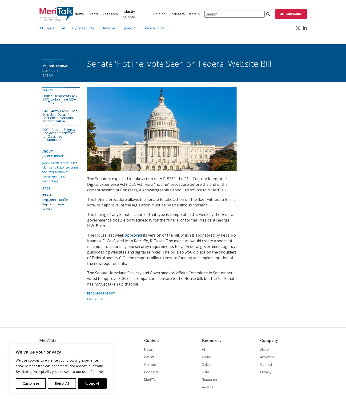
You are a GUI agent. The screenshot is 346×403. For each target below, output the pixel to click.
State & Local (154, 28)
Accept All (92, 383)
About (264, 349)
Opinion (159, 14)
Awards (207, 387)
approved (133, 235)
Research (110, 14)
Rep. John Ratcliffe (55, 199)
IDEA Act (48, 195)
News (79, 14)
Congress (95, 299)
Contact (266, 365)
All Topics (46, 28)
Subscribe (294, 14)
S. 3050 (47, 208)
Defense (108, 28)
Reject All (62, 383)
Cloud (206, 357)
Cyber (207, 365)
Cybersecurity (83, 28)
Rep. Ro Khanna (53, 204)
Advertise (267, 357)
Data (205, 372)
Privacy (266, 372)
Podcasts (177, 14)
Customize (31, 383)
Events (93, 14)
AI (63, 28)
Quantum (129, 28)
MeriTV (195, 14)
